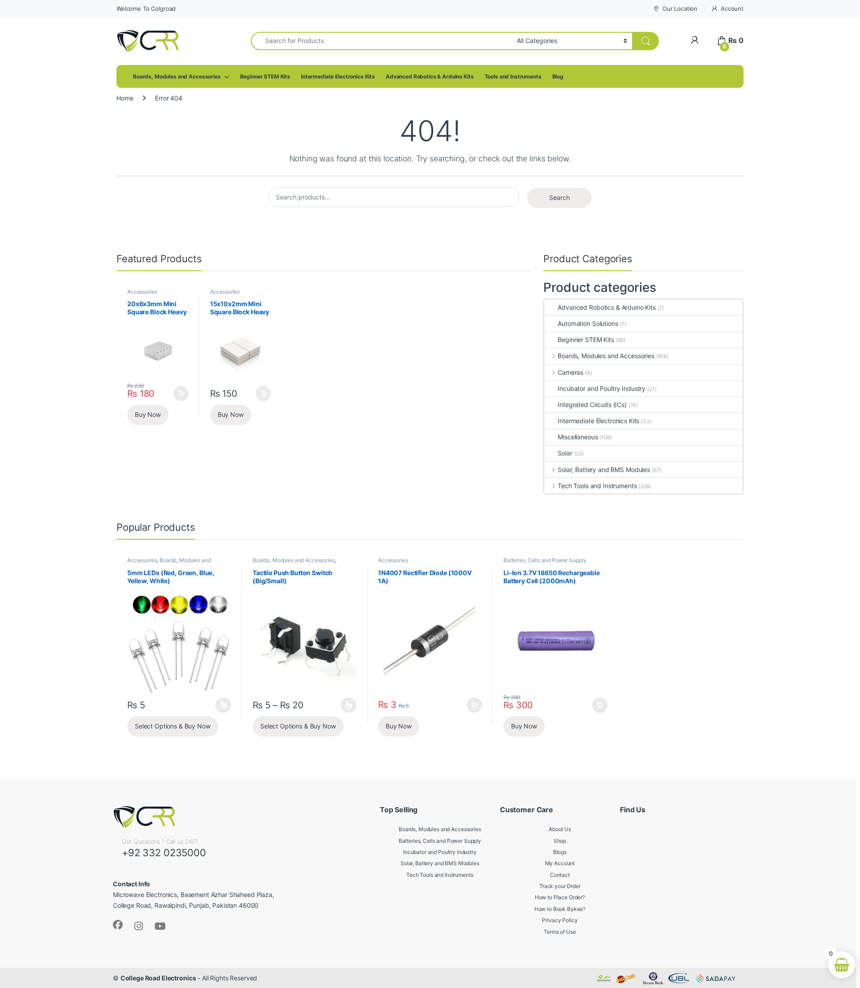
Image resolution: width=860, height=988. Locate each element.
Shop (560, 840)
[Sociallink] (118, 925)
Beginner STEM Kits (265, 76)
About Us (560, 829)
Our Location (679, 8)
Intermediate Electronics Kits (338, 76)
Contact (560, 874)
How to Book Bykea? (559, 909)
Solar (565, 453)
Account (732, 8)
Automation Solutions (588, 323)
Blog (557, 76)
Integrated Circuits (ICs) (592, 404)
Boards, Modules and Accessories (177, 76)
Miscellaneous (578, 437)
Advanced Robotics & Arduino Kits (430, 76)
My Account (560, 863)
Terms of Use (560, 931)
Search (559, 197)
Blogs (560, 852)
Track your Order (559, 886)
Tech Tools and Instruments (597, 486)
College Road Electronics (158, 978)
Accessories (142, 291)
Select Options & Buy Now (173, 726)
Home (124, 98)
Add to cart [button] (181, 393)
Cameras (570, 372)
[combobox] (381, 41)
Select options (220, 705)
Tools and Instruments (513, 76)
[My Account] (694, 40)
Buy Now (148, 414)
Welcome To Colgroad (146, 8)
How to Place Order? (560, 897)
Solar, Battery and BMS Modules (604, 469)
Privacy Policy (559, 920)
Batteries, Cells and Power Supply (544, 560)
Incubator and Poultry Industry (601, 388)
